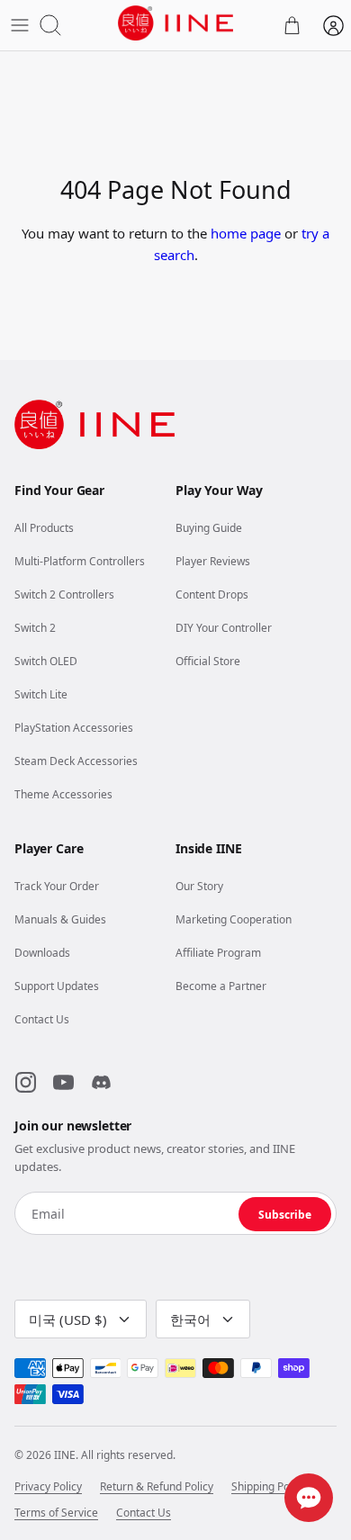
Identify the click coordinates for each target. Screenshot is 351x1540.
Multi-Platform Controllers (79, 561)
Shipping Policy (268, 1487)
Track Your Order (56, 886)
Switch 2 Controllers (64, 594)
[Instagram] (25, 1083)
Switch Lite (41, 694)
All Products (44, 528)
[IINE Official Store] (175, 23)
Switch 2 (35, 627)
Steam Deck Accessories (76, 761)
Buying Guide (209, 528)
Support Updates (56, 986)
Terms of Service (56, 1513)
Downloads (42, 952)
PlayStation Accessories (73, 727)
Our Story (199, 886)
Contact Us (41, 1019)
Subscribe (284, 1214)
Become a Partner (221, 986)
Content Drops (212, 594)
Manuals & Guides (60, 919)
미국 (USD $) (68, 1319)
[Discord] (101, 1083)
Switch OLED (45, 661)
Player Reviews (213, 561)
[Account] (333, 25)
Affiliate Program (218, 952)
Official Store (208, 661)
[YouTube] (63, 1083)
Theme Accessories (63, 794)
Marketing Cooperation (234, 919)
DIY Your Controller (224, 627)
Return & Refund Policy (156, 1487)
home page (246, 233)
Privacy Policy (48, 1487)
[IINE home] (94, 424)
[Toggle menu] (20, 25)
